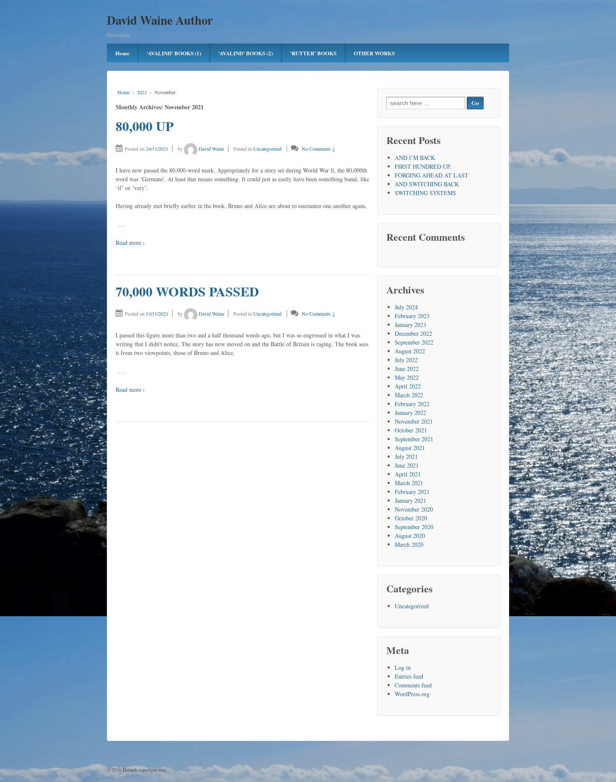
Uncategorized (267, 148)
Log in (403, 667)
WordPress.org (412, 694)
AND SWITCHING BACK (427, 184)
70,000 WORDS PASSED (187, 291)
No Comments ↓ (318, 148)
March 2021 (409, 483)
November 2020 (414, 509)
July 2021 (406, 456)
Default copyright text (144, 770)
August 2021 (410, 448)
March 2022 (409, 395)
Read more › (130, 243)
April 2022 (408, 386)
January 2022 (410, 413)
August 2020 (410, 536)
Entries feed (409, 676)
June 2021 (407, 465)
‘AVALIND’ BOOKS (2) (245, 53)
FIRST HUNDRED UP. (423, 166)
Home (122, 53)
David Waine (211, 148)
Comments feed (413, 685)
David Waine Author (160, 20)
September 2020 (414, 527)
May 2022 (407, 377)
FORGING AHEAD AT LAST (431, 175)
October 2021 (411, 430)
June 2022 (407, 369)
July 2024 (406, 307)
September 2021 (414, 439)
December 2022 (413, 333)
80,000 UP (144, 126)
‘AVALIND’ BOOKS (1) (174, 53)
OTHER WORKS (374, 53)
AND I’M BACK (415, 158)
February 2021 (412, 492)
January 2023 (410, 325)
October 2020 (411, 518)
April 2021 (408, 474)
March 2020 (409, 544)
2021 (142, 92)
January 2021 (410, 500)
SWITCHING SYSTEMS (425, 193)
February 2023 (412, 316)
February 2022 (412, 404)
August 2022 (410, 351)
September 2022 (414, 342)
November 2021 (414, 421)
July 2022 (406, 360)
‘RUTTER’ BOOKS (313, 53)
